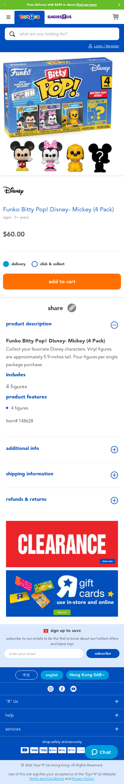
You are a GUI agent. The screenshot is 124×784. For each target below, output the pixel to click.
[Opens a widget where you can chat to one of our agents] (101, 752)
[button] (119, 4)
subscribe (103, 653)
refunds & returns (26, 499)
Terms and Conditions (46, 779)
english (52, 675)
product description (28, 324)
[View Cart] (115, 16)
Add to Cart (62, 281)
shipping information (29, 474)
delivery (18, 264)
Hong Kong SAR (86, 674)
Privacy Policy (83, 779)
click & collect (52, 264)
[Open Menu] (8, 16)
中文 (26, 675)
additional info (22, 448)
